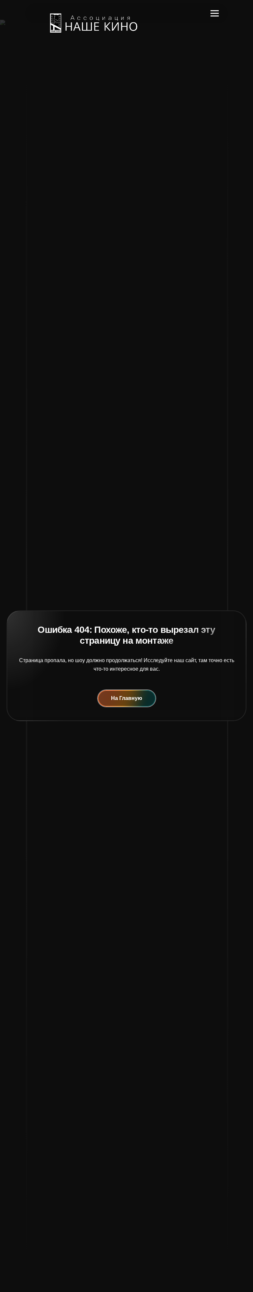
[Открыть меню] (214, 13)
